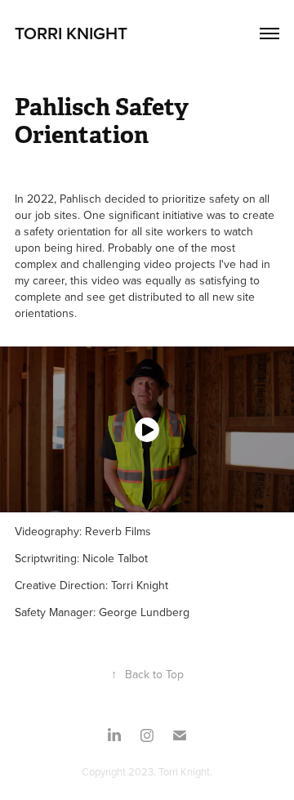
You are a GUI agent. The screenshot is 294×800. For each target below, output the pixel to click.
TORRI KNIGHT (71, 32)
